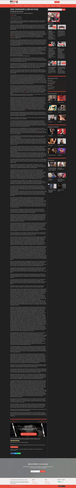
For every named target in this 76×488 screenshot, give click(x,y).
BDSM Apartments (40, 5)
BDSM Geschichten (18, 5)
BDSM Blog (59, 5)
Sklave (25, 91)
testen (26, 109)
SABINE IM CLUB (50, 88)
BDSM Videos (33, 5)
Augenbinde (12, 36)
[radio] (11, 441)
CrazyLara (50, 112)
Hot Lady (59, 112)
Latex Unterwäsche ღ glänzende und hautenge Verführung (61, 50)
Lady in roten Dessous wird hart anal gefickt (61, 180)
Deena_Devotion (61, 102)
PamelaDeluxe (60, 135)
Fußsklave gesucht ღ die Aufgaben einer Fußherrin (52, 68)
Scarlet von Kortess (52, 155)
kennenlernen (39, 130)
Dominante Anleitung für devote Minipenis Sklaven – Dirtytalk (52, 169)
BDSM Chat (48, 5)
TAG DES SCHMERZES (51, 81)
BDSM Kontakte (26, 5)
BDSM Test (53, 5)
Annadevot (50, 121)
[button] (12, 453)
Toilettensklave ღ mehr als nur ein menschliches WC (61, 32)
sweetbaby (60, 121)
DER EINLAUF (50, 85)
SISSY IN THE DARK (51, 87)
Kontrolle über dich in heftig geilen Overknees (52, 191)
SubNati (49, 102)
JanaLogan (50, 135)
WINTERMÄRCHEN (51, 83)
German (60, 486)
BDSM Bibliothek (13, 13)
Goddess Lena (60, 145)
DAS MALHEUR (50, 80)
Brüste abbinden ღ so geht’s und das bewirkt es (62, 68)
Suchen (63, 9)
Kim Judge (50, 145)
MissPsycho (60, 155)
